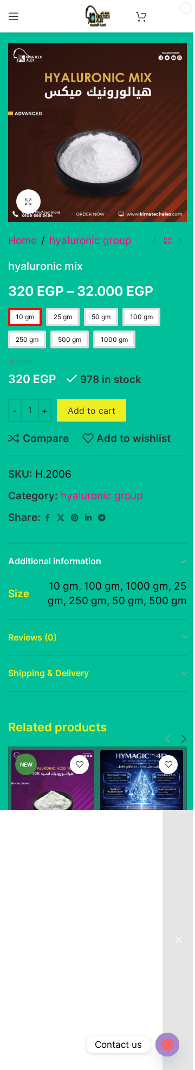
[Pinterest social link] (75, 518)
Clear (24, 361)
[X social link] (61, 518)
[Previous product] (154, 240)
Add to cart (91, 410)
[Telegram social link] (102, 518)
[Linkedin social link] (88, 518)
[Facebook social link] (47, 518)
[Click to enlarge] (28, 201)
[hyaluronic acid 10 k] (52, 791)
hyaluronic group (90, 240)
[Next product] (180, 240)
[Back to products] (167, 240)
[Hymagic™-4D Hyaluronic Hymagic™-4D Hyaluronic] (141, 791)
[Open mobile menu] (13, 16)
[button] (167, 739)
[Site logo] (97, 15)
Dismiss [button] (178, 940)
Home (22, 240)
